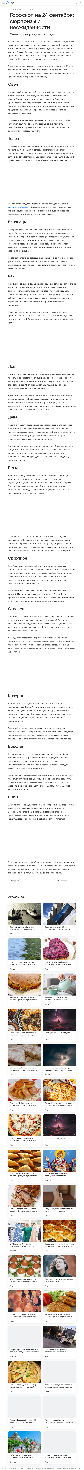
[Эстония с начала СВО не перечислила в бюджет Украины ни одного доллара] (59, 919)
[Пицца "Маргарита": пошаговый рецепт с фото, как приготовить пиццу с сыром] (59, 1095)
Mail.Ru (4, 1468)
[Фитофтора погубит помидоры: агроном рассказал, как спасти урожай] (59, 1377)
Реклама (20, 1468)
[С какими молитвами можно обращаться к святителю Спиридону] (59, 1166)
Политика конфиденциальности (66, 1468)
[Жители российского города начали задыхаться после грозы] (59, 1060)
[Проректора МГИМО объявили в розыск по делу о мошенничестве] (24, 1342)
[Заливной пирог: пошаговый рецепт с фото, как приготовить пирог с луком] (24, 990)
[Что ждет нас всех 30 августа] (59, 1025)
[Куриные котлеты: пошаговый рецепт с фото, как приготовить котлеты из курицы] (59, 1306)
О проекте (30, 1468)
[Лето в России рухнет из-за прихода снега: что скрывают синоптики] (24, 954)
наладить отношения (18, 207)
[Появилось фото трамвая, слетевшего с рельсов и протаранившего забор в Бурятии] (59, 1342)
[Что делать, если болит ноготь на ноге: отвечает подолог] (59, 1201)
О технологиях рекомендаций (44, 1468)
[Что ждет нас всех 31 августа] (59, 1130)
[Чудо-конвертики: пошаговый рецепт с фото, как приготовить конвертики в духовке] (24, 1166)
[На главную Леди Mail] (12, 2)
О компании (12, 1468)
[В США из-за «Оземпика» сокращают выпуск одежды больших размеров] (24, 1236)
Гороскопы (29, 9)
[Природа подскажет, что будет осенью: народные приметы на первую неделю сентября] (24, 1306)
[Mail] (7, 2)
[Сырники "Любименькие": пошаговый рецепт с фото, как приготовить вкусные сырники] (24, 1095)
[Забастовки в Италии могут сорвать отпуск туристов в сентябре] (24, 1447)
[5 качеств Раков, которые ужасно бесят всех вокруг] (59, 1271)
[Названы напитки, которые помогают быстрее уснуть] (59, 990)
